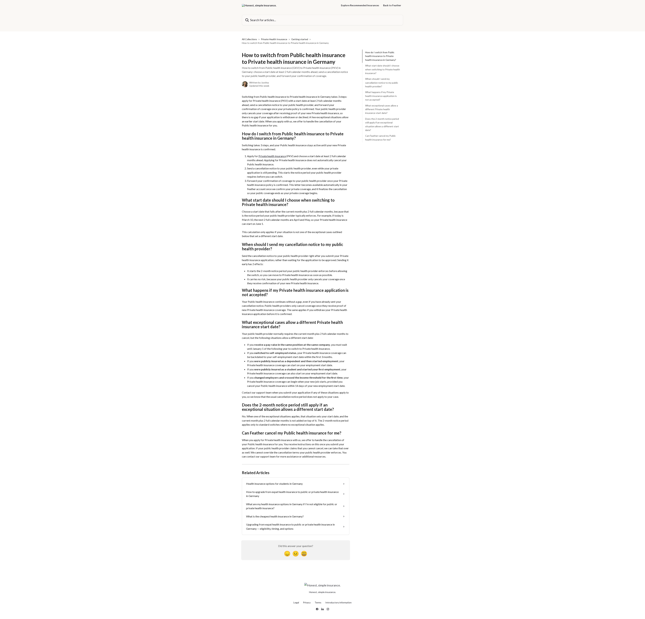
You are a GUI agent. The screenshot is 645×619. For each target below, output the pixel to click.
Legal (296, 602)
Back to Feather (392, 5)
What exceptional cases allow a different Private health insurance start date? (381, 109)
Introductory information (338, 602)
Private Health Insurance (274, 39)
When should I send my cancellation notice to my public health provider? (381, 82)
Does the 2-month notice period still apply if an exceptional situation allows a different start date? (382, 124)
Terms (318, 602)
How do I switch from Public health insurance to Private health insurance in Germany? (380, 56)
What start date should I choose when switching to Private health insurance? (382, 69)
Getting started (299, 39)
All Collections (249, 39)
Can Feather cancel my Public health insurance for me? (380, 137)
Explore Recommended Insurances (360, 5)
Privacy (307, 602)
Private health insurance (272, 156)
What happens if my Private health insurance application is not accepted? (381, 96)
